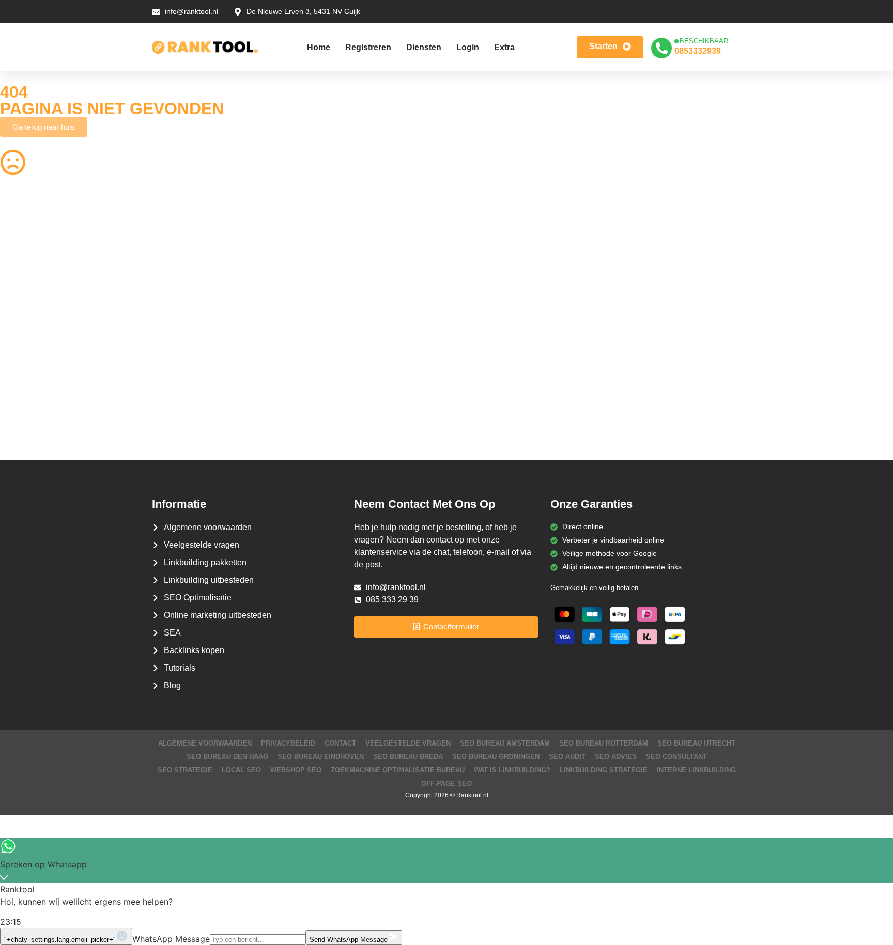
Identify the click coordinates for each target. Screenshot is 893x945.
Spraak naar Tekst (29, 339)
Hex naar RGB (251, 359)
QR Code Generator (33, 238)
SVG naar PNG (25, 359)
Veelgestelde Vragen (408, 743)
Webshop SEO (295, 770)
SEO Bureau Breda (408, 757)
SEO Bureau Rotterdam (603, 743)
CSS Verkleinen (252, 258)
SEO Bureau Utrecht (696, 743)
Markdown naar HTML (36, 399)
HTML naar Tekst (28, 419)
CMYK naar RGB (255, 399)
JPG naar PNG (478, 339)
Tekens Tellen (22, 319)
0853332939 (697, 51)
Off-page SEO (446, 783)
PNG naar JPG (478, 319)
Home (318, 47)
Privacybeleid (288, 743)
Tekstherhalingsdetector (39, 440)
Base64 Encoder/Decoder (496, 379)
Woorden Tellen (253, 238)
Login (467, 47)
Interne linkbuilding (696, 770)
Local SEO (241, 770)
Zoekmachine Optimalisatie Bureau (398, 770)
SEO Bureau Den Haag (227, 757)
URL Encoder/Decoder (264, 379)
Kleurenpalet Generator (265, 419)
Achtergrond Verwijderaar (269, 278)
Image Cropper (479, 278)
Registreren (368, 47)
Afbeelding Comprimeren (268, 319)
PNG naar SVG (25, 278)
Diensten (423, 47)
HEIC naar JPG (479, 299)
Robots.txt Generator (34, 258)
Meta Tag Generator (487, 399)
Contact (340, 743)
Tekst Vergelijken (481, 359)
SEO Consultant (676, 757)
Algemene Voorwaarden (205, 743)
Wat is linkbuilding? (512, 770)
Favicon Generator (485, 419)
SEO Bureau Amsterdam (505, 743)
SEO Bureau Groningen (496, 757)
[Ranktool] (205, 47)
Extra (504, 47)
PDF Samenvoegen (32, 299)
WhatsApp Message (171, 939)
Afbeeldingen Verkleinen (493, 238)
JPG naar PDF (251, 299)
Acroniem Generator (487, 258)
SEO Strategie (185, 770)
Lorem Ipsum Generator (39, 379)
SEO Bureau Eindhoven (321, 757)
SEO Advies (616, 757)
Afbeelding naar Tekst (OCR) (274, 339)
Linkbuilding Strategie (604, 770)
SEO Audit (567, 757)
